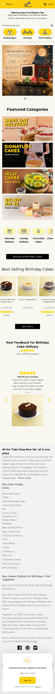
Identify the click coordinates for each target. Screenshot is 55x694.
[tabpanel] (9, 237)
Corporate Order (11, 559)
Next (51, 70)
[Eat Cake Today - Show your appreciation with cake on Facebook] (19, 648)
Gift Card (7, 555)
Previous (4, 70)
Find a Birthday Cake (13, 501)
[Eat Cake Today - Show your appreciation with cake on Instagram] (35, 648)
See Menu (27, 326)
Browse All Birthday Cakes (27, 256)
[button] (48, 312)
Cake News (8, 543)
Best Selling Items (12, 527)
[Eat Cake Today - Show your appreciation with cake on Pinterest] (27, 648)
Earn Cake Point (11, 531)
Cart (50, 4)
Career (6, 547)
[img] (27, 350)
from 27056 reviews (27, 353)
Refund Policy (10, 567)
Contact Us (8, 551)
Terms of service (11, 563)
